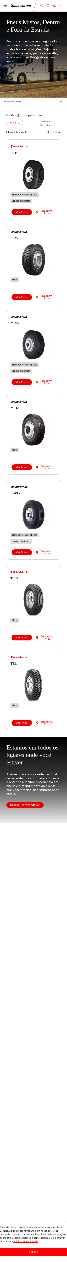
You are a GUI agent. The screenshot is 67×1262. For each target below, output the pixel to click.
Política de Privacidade (12, 1241)
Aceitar (33, 1252)
